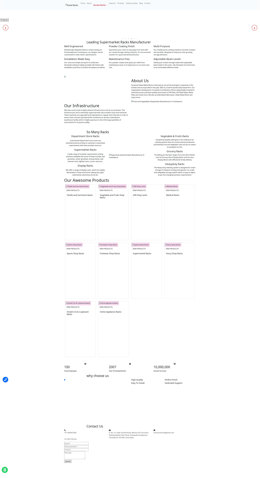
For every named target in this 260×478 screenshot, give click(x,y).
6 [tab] (138, 39)
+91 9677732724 (70, 439)
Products (120, 3)
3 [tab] (128, 39)
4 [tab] (132, 39)
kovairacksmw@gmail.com (164, 433)
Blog (141, 3)
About (89, 3)
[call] (5, 379)
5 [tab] (135, 39)
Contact (147, 3)
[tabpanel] (130, 19)
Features (112, 3)
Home (83, 3)
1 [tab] (122, 39)
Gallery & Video (132, 3)
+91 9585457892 (70, 433)
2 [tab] (125, 39)
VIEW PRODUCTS (72, 190)
